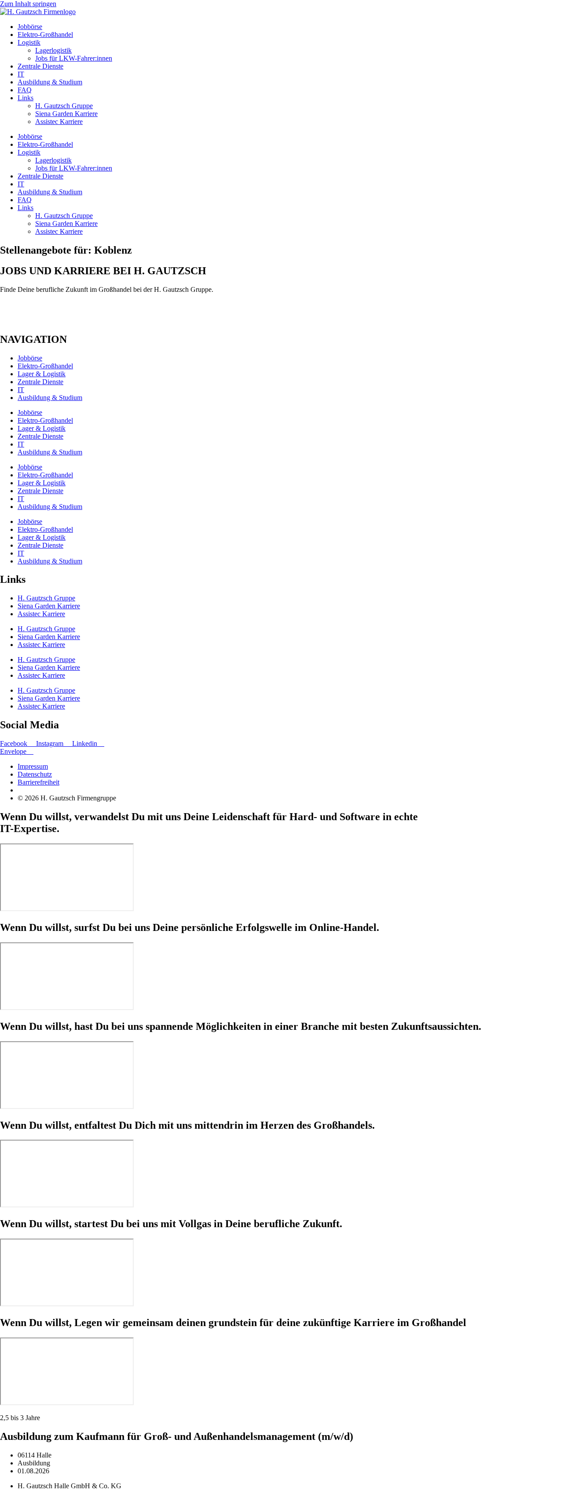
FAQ (25, 90)
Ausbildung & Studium (50, 82)
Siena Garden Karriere (66, 113)
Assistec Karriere (59, 121)
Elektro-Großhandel (45, 34)
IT (21, 74)
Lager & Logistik (42, 374)
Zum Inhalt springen (28, 3)
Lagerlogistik (53, 50)
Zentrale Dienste (40, 66)
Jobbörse (30, 26)
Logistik (29, 42)
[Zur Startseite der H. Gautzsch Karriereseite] (38, 11)
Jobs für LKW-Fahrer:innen (73, 58)
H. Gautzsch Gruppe (64, 105)
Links (25, 98)
